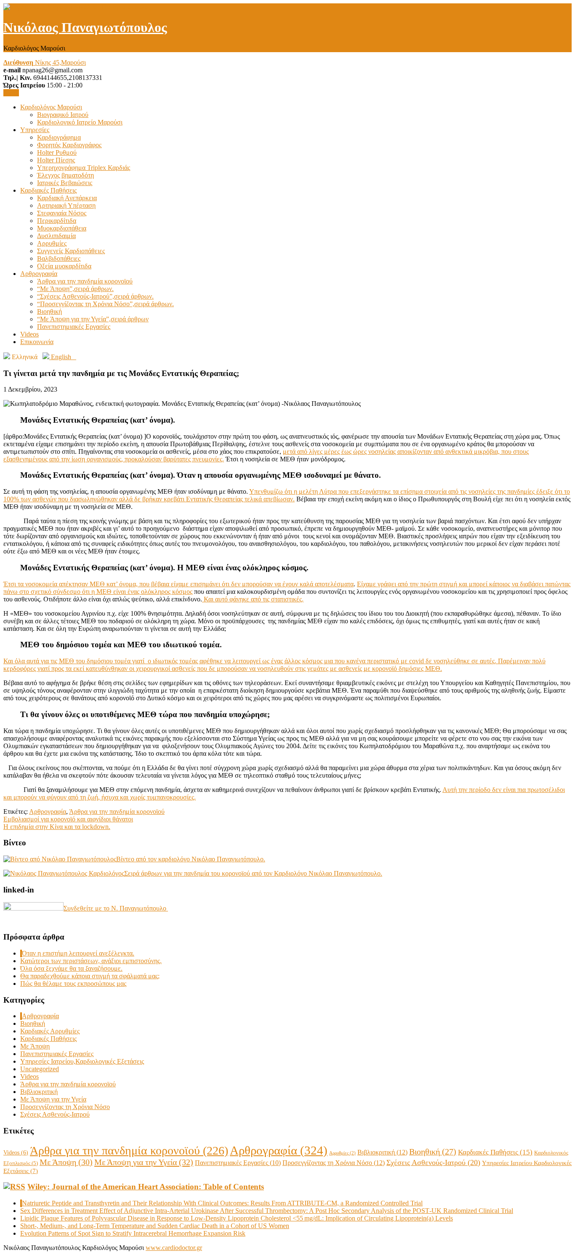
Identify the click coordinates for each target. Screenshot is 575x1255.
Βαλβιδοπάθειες (58, 258)
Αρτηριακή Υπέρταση (66, 205)
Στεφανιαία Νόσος (61, 213)
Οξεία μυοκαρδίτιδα (64, 266)
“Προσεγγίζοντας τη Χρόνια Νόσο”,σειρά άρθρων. (105, 303)
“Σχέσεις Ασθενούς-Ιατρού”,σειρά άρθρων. (95, 296)
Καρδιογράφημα (59, 137)
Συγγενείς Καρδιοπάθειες (71, 250)
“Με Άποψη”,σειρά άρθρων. (75, 288)
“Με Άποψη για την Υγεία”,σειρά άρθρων (93, 319)
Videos (29, 334)
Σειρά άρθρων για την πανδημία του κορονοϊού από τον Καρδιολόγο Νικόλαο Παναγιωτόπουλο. (253, 873)
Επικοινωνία (36, 341)
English (62, 356)
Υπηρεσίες (34, 129)
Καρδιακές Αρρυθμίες (50, 1031)
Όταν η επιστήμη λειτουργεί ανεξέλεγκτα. (78, 953)
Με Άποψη (35, 1046)
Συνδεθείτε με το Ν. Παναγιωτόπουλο (116, 908)
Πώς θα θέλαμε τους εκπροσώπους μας (73, 983)
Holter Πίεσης (56, 160)
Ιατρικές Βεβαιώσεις (64, 182)
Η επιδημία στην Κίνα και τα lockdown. (56, 826)
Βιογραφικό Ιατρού (62, 114)
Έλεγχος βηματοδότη (65, 175)
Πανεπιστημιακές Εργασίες (73, 326)
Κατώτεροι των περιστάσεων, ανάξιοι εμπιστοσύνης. (91, 960)
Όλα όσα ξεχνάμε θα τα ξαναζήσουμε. (71, 968)
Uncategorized (39, 1068)
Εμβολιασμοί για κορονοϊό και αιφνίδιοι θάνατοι (68, 819)
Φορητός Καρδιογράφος (69, 144)
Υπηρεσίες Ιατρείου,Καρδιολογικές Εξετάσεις (82, 1061)
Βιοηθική (49, 311)
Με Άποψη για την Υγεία (53, 1099)
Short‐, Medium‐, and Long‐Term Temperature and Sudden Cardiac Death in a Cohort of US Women (154, 1225)
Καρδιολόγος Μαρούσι (51, 107)
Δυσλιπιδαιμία (56, 235)
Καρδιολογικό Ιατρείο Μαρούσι (79, 122)
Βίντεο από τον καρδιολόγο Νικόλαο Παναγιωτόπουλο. (190, 859)
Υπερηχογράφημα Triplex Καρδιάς (83, 167)
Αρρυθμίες (52, 243)
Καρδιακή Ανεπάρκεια (67, 197)
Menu (11, 92)
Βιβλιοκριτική (39, 1091)
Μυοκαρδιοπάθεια (61, 228)
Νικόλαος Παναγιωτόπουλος (85, 27)
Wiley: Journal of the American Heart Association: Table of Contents (145, 1186)
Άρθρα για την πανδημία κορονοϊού (85, 281)
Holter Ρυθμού (57, 152)
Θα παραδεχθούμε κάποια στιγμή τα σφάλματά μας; (90, 976)
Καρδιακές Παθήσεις (48, 190)
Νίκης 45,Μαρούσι (44, 62)
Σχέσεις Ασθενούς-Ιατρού (55, 1114)
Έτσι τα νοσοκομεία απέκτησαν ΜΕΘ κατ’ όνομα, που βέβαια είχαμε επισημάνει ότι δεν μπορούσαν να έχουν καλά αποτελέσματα (178, 584)
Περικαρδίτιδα (56, 220)
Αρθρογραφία (38, 273)
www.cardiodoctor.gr (174, 1247)
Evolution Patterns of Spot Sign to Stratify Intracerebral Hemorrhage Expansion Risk (132, 1233)
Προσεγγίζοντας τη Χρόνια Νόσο (65, 1106)
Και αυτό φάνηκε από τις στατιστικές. (252, 599)
